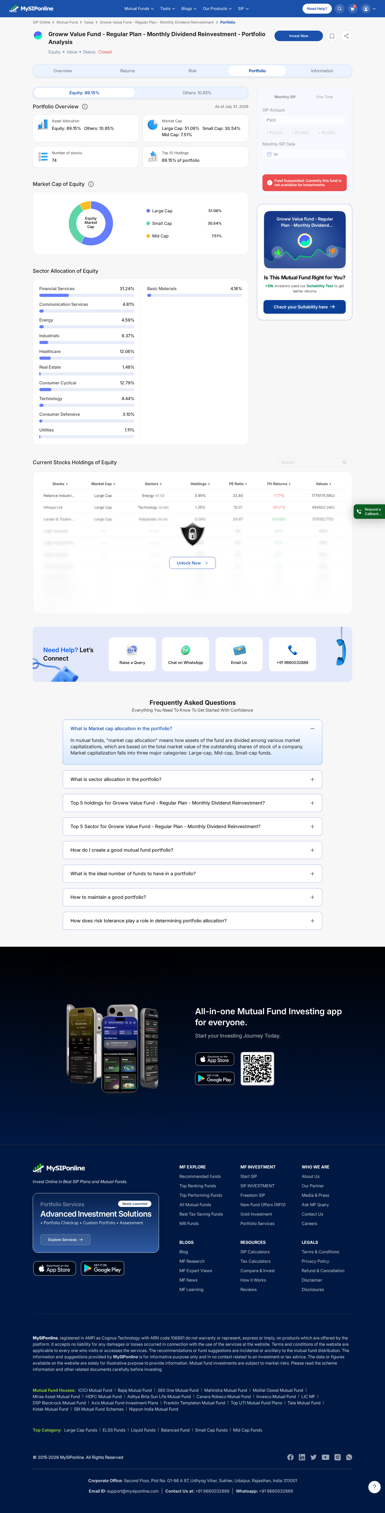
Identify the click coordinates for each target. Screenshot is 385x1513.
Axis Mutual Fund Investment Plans (124, 1402)
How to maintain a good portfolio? (108, 897)
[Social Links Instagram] (337, 1457)
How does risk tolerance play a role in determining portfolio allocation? (148, 920)
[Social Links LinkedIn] (302, 1457)
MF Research (192, 1261)
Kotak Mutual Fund (50, 1409)
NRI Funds (189, 1223)
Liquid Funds (143, 1430)
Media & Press (315, 1195)
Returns (127, 70)
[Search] (339, 8)
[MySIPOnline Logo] (31, 8)
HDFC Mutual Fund (104, 1396)
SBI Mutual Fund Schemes (99, 1409)
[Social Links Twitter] (313, 1457)
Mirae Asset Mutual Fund (56, 1396)
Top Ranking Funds (197, 1185)
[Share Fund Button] (346, 35)
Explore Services (62, 1239)
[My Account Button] (368, 8)
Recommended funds (200, 1176)
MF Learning (191, 1289)
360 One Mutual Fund (178, 1390)
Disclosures (313, 1289)
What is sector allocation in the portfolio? (116, 779)
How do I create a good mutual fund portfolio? (121, 850)
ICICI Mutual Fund (95, 1390)
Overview (62, 70)
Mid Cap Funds (247, 1430)
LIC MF (308, 1396)
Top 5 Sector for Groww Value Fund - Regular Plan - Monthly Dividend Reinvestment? (165, 826)
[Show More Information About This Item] (85, 106)
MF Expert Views (195, 1270)
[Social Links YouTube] (325, 1457)
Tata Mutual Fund (304, 1402)
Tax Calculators (255, 1261)
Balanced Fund (175, 1430)
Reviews (248, 1289)
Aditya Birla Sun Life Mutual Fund (159, 1396)
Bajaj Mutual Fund (135, 1390)
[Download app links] (214, 1059)
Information (322, 70)
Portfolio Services (257, 1223)
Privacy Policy (315, 1261)
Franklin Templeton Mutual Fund (194, 1402)
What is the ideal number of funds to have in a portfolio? (133, 873)
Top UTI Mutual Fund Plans (256, 1402)
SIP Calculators (255, 1251)
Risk (193, 70)
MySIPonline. (72, 1457)
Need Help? (317, 8)
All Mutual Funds (195, 1204)
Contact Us (312, 1214)
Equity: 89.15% (84, 92)
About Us (311, 1176)
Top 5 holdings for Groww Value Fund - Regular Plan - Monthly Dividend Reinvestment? (167, 803)
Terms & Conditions (320, 1251)
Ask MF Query (315, 1204)
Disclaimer (312, 1280)
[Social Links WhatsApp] (349, 1457)
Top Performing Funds (200, 1195)
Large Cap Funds (80, 1430)
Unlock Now (189, 563)
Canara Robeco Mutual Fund (223, 1396)
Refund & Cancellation (323, 1270)
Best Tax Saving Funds (201, 1214)
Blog (183, 1251)
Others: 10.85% (197, 92)
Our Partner (313, 1185)
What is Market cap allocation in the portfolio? (121, 728)
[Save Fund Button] (332, 36)
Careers (309, 1223)
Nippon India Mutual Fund (153, 1409)
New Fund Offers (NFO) (263, 1204)
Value (72, 51)
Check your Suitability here (301, 306)
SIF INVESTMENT (257, 1185)
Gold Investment (256, 1214)
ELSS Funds (114, 1430)
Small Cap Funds (211, 1430)
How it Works (253, 1280)
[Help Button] (374, 1487)
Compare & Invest (257, 1270)
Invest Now (298, 36)
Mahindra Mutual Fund (225, 1390)
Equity (54, 51)
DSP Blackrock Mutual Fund (59, 1402)
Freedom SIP (252, 1195)
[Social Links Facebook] (290, 1457)
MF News (188, 1280)
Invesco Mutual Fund (276, 1396)
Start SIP (248, 1176)
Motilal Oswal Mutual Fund (278, 1390)
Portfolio (257, 70)
